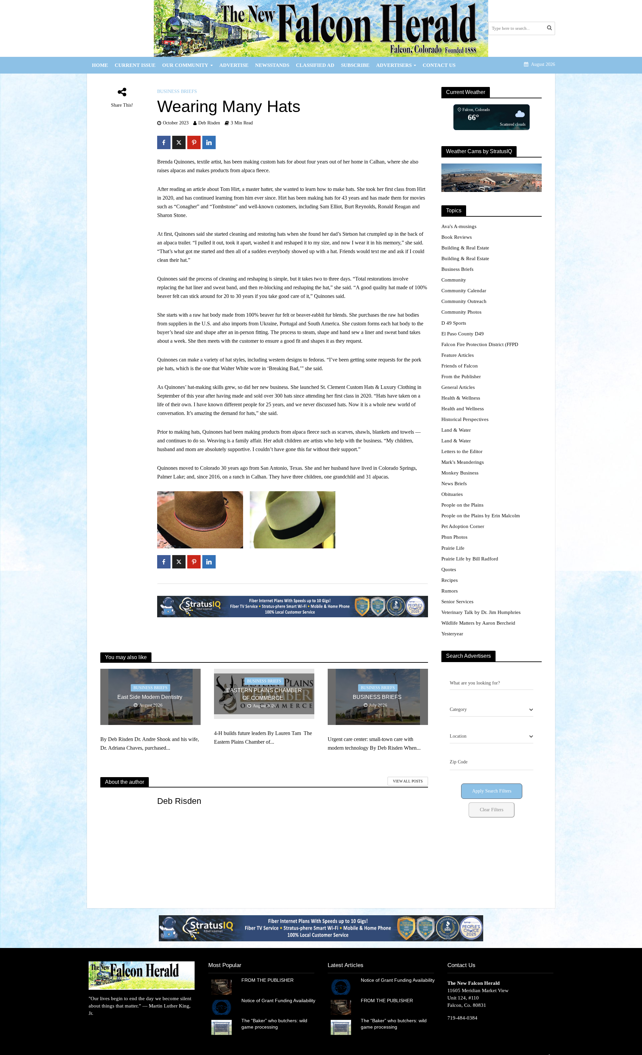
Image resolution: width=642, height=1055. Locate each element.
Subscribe (355, 65)
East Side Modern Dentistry (150, 697)
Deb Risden (209, 122)
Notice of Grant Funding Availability (278, 1000)
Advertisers (394, 65)
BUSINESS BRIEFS (378, 697)
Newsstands (272, 65)
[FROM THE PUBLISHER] (221, 986)
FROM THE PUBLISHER (268, 980)
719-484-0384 (462, 1018)
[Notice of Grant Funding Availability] (221, 1007)
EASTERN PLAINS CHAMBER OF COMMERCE (264, 694)
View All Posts (408, 781)
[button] (321, 928)
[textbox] (458, 710)
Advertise (233, 65)
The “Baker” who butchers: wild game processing (274, 1024)
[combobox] (491, 710)
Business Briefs (177, 91)
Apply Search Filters (491, 791)
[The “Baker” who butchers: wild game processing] (221, 1027)
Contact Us (439, 65)
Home (100, 65)
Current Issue (135, 65)
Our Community (185, 65)
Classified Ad (315, 65)
